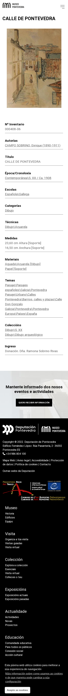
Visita (10, 533)
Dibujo (9, 210)
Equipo (9, 521)
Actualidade (16, 611)
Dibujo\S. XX (13, 330)
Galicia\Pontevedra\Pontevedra (27, 309)
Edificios (10, 517)
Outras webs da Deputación (19, 471)
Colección (14, 559)
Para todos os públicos (18, 647)
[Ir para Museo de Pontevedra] (13, 4)
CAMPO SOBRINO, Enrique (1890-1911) (32, 145)
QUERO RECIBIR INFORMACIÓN (34, 402)
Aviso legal (23, 460)
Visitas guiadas (13, 543)
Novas (8, 621)
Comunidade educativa (18, 643)
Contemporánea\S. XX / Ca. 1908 (28, 178)
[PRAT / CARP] (34, 490)
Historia (9, 513)
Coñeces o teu (13, 577)
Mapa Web (9, 460)
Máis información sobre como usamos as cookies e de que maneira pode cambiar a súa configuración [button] (34, 677)
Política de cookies (26, 464)
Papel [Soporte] (15, 269)
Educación (14, 637)
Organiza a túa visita (16, 539)
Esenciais (10, 569)
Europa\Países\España (21, 314)
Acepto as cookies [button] (17, 690)
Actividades (12, 617)
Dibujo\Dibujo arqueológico (24, 335)
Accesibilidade (40, 460)
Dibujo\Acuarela (16, 227)
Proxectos (11, 625)
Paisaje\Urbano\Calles (20, 294)
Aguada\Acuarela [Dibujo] (22, 264)
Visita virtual (12, 547)
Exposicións (15, 589)
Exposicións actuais (16, 595)
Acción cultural (13, 655)
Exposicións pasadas (17, 599)
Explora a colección (16, 565)
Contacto (45, 464)
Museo (11, 508)
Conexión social (14, 651)
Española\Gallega (17, 194)
